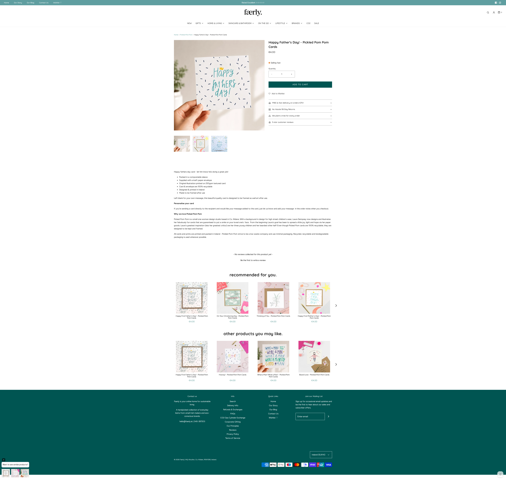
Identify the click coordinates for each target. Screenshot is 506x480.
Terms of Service (232, 438)
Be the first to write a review (253, 260)
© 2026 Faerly (179, 460)
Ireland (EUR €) (319, 455)
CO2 (308, 23)
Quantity (272, 69)
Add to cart (300, 84)
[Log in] (493, 12)
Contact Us (43, 2)
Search (233, 401)
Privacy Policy (233, 434)
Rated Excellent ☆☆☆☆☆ (253, 2)
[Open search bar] (488, 12)
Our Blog (30, 2)
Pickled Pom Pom (186, 35)
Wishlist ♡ (57, 2)
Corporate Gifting (233, 422)
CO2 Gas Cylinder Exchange (232, 418)
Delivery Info (232, 405)
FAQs (232, 413)
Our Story (18, 2)
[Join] (328, 416)
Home (6, 2)
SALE (316, 23)
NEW (189, 23)
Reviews (232, 430)
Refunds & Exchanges (232, 409)
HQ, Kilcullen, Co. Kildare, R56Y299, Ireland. (201, 460)
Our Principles (233, 426)
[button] (182, 144)
